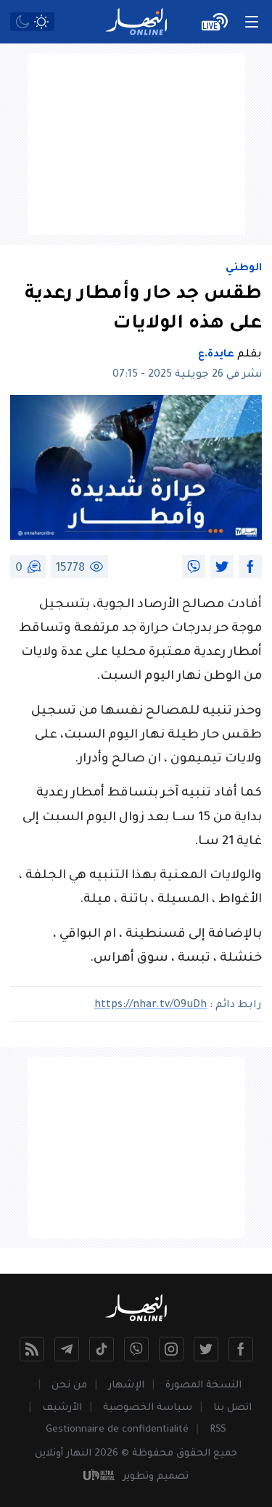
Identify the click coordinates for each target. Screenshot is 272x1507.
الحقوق (193, 1453)
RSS (218, 1429)
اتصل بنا (232, 1408)
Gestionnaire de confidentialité (117, 1429)
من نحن (69, 1385)
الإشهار (126, 1385)
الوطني (244, 269)
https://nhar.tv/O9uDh (150, 1005)
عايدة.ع (216, 355)
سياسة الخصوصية (147, 1408)
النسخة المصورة (203, 1385)
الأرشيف (62, 1408)
